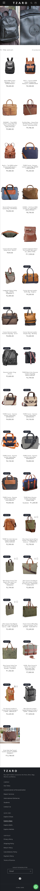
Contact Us (7, 807)
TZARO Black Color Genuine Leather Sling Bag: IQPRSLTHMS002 (30, 374)
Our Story (7, 786)
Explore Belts (8, 825)
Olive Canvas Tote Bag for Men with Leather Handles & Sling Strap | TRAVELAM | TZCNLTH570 (30, 583)
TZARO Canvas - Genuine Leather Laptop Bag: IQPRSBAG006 (30, 415)
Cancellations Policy (10, 852)
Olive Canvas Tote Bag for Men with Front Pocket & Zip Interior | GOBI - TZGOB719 (10, 625)
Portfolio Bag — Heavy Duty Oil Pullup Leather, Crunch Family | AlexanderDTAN (30, 124)
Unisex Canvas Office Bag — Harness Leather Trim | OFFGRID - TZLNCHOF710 (30, 625)
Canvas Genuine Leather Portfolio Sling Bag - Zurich (10, 332)
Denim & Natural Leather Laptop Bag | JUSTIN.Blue (10, 207)
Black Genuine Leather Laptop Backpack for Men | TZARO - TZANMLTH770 (30, 710)
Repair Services (9, 794)
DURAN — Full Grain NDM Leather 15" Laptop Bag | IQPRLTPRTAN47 (30, 208)
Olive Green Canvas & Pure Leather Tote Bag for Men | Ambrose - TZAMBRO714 (30, 540)
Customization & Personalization (15, 790)
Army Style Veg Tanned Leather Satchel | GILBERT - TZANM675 (10, 752)
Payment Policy (9, 856)
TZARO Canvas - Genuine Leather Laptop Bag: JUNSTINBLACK (10, 499)
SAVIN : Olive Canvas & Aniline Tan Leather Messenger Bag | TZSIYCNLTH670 (30, 668)
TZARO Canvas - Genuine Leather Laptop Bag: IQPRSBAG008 (10, 457)
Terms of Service (9, 860)
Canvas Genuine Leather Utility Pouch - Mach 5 (10, 249)
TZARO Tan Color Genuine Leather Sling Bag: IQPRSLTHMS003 (10, 540)
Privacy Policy (8, 839)
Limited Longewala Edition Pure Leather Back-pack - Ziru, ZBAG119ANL (30, 250)
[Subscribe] (30, 871)
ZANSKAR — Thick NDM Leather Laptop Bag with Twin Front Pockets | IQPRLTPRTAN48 (10, 124)
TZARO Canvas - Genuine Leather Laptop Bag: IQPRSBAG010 (30, 457)
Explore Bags (8, 821)
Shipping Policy (9, 843)
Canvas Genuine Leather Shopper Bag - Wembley (30, 332)
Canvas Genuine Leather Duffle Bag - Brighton (30, 291)
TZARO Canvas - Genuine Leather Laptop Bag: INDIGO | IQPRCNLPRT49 (30, 167)
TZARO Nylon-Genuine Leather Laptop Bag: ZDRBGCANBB (30, 499)
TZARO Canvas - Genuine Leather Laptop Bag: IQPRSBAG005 (10, 415)
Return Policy (8, 848)
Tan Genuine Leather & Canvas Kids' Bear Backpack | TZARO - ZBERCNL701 (10, 710)
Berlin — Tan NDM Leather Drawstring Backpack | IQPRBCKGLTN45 (9, 167)
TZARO (22, 887)
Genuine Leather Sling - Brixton (10, 373)
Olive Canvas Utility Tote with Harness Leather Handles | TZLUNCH (10, 667)
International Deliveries (12, 798)
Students (7, 802)
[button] (31, 3)
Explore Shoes (8, 817)
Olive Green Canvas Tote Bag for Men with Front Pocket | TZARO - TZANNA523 (10, 583)
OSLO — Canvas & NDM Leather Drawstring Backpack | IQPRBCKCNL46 (30, 82)
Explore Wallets (9, 829)
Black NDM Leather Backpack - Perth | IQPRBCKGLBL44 (9, 82)
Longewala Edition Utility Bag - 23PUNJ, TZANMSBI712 (10, 292)
